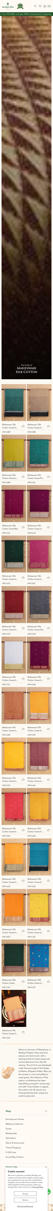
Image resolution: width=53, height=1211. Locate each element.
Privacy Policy (37, 1187)
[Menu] (49, 6)
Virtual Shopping (13, 1147)
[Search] (35, 6)
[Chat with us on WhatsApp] (48, 1192)
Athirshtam (11, 1138)
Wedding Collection (14, 1123)
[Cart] (44, 6)
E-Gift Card (11, 1152)
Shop (8, 1111)
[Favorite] (40, 6)
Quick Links (11, 1167)
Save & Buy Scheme (14, 1156)
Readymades (11, 1133)
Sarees (9, 1128)
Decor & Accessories (15, 1142)
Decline (25, 1200)
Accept (25, 1193)
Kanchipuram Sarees (15, 1119)
